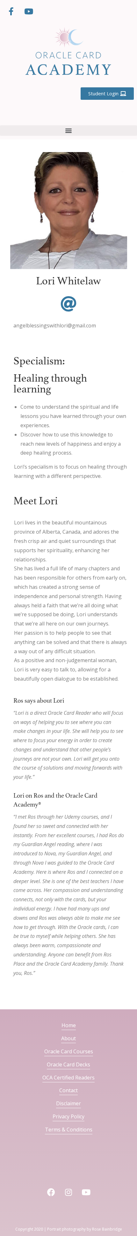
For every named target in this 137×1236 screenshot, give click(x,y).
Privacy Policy (68, 1116)
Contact (68, 1090)
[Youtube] (29, 11)
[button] (68, 130)
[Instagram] (68, 1192)
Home (68, 1025)
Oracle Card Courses (68, 1051)
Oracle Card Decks (68, 1064)
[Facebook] (51, 1192)
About (68, 1038)
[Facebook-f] (11, 11)
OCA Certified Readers (68, 1077)
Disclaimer (68, 1103)
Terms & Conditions (68, 1129)
